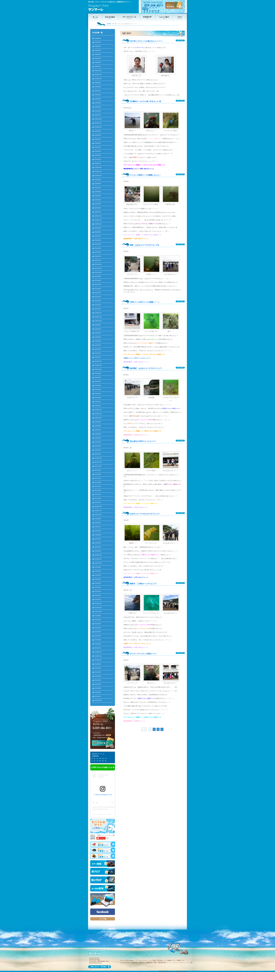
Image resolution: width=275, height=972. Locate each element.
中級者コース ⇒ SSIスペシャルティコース (137, 358)
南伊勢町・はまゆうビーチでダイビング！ (146, 368)
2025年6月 (98, 95)
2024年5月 (98, 147)
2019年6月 (98, 385)
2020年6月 (98, 337)
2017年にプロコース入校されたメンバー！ (146, 41)
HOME (109, 23)
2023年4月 (98, 200)
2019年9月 (98, 373)
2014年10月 (98, 611)
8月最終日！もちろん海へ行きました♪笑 (145, 101)
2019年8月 (98, 377)
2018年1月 (98, 454)
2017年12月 (98, 458)
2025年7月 (98, 91)
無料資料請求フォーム (164, 962)
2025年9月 (98, 82)
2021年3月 (98, 300)
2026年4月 (98, 54)
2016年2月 (98, 547)
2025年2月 (98, 111)
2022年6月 (98, 240)
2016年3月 (98, 543)
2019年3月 (98, 397)
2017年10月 (98, 466)
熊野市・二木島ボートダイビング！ (143, 584)
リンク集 (189, 962)
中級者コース (171, 960)
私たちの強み (130, 960)
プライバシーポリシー (179, 962)
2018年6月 (98, 434)
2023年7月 (98, 187)
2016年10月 (98, 514)
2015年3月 (98, 591)
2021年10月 (98, 272)
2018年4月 (98, 442)
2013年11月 (98, 656)
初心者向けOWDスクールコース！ (143, 441)
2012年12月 (98, 700)
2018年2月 (98, 450)
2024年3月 (98, 155)
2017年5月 (98, 486)
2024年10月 (98, 127)
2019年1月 (98, 405)
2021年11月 (98, 268)
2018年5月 (98, 438)
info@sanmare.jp (102, 737)
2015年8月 (98, 571)
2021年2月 (98, 305)
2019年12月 (98, 361)
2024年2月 (98, 159)
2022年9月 (98, 228)
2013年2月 (98, 692)
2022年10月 (98, 224)
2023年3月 (98, 204)
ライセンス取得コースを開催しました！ (145, 175)
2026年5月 (98, 50)
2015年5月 (98, 583)
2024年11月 (98, 123)
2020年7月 (98, 333)
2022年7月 (98, 236)
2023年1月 (98, 212)
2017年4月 (98, 490)
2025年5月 (98, 99)
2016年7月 (98, 527)
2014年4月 (98, 636)
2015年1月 (98, 599)
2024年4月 (98, 151)
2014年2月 (98, 644)
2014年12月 (98, 603)
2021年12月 (98, 264)
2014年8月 (98, 619)
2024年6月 (98, 143)
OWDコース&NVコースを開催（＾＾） (145, 302)
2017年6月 (98, 482)
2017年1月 (98, 502)
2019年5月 (98, 389)
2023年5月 (98, 196)
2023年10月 (98, 175)
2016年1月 (98, 551)
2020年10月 (98, 321)
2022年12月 (98, 216)
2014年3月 (98, 640)
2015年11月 (98, 559)
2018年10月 (98, 418)
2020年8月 (98, 329)
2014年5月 (98, 632)
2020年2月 (98, 353)
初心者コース (161, 960)
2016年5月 (98, 535)
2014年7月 (98, 623)
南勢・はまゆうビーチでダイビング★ (144, 245)
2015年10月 (98, 563)
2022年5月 (98, 244)
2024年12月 (98, 119)
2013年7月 (98, 672)
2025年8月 (98, 87)
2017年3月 (98, 494)
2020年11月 (98, 317)
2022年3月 (98, 252)
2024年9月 (98, 131)
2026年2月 (98, 62)
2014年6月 (98, 628)
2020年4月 (98, 345)
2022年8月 (98, 232)
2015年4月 (98, 587)
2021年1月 (98, 309)
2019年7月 (98, 381)
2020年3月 (98, 349)
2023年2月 (98, 208)
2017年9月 (98, 470)
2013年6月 (98, 676)
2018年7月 (98, 430)
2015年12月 (98, 555)
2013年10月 (98, 660)
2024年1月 (98, 163)
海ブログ (141, 962)
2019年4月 (98, 393)
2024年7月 (98, 139)
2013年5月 (98, 680)
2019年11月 (98, 365)
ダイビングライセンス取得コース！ (143, 654)
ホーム (122, 960)
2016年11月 (98, 510)
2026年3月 (98, 58)
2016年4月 (98, 539)
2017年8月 (98, 474)
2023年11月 (98, 171)
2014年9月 (98, 615)
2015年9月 (98, 567)
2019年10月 (98, 369)
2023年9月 (98, 179)
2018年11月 (98, 414)
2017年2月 (98, 498)
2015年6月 (98, 579)
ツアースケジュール (141, 960)
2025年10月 (98, 78)
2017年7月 (98, 478)
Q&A (155, 962)
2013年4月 (98, 684)
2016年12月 (98, 506)
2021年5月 (98, 292)
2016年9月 (98, 519)
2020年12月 (98, 313)
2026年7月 (98, 42)
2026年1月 (98, 66)
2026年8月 (98, 38)
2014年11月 (98, 607)
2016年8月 (98, 523)
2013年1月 (98, 696)
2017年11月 (98, 462)
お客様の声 (149, 962)
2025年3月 (98, 107)
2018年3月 (98, 446)
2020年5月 (98, 341)
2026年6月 (98, 46)
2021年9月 (98, 276)
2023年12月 (98, 167)
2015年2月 (98, 595)
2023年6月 (98, 191)
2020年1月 (98, 357)
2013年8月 (98, 668)
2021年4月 (98, 296)
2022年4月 (98, 248)
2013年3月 (98, 688)
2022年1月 (98, 260)
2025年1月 (98, 115)
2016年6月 (98, 531)
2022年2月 (98, 256)
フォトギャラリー (125, 962)
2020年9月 (98, 325)
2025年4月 (98, 103)
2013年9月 (98, 664)
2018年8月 (98, 426)
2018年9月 (98, 422)
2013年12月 (98, 652)
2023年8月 (98, 183)
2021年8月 (98, 280)
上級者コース (180, 960)
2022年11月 (98, 220)
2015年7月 (98, 575)
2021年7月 (98, 284)
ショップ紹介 (152, 960)
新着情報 (134, 962)
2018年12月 (98, 409)
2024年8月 (98, 135)
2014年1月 (98, 648)
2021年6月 (98, 288)
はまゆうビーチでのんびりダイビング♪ (145, 514)
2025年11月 (98, 74)
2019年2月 (98, 401)
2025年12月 (98, 70)
